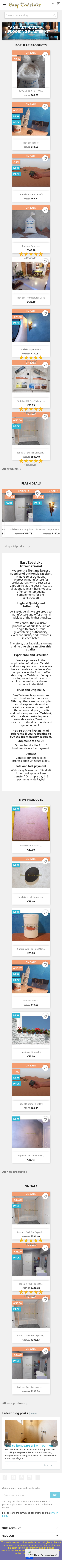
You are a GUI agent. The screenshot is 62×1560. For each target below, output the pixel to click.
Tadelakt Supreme (31, 246)
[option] (31, 31)
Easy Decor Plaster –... (31, 845)
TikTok (38, 1477)
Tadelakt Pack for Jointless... (23, 529)
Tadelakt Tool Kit (31, 142)
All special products (18, 547)
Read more (50, 1448)
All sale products (15, 1403)
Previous (2, 514)
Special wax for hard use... (31, 948)
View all (35, 1413)
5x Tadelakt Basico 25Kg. (31, 91)
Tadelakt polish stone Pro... (31, 897)
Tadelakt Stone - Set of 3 (31, 194)
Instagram (29, 1477)
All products (12, 469)
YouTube (13, 1477)
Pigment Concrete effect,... (31, 1155)
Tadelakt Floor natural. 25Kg (31, 297)
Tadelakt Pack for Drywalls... (31, 452)
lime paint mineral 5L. (31, 1052)
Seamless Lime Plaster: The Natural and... (31, 1428)
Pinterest (21, 1477)
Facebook (5, 1477)
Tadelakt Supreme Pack (31, 349)
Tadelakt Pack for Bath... (31, 1283)
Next (59, 514)
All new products (15, 1172)
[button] (6, 31)
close (29, 1557)
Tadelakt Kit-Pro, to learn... (31, 401)
